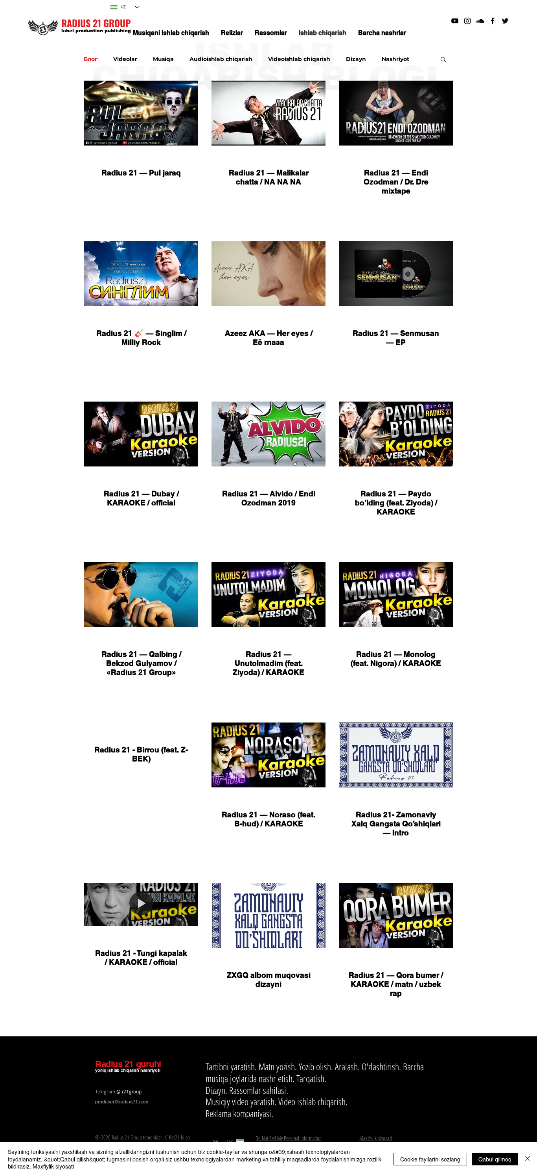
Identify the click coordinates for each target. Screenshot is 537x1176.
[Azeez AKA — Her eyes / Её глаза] (268, 273)
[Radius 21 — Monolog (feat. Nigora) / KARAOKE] (396, 594)
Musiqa (163, 59)
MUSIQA (141, 320)
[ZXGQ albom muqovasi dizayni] (268, 915)
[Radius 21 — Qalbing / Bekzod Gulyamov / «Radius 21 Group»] (141, 594)
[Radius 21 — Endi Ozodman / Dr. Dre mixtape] (396, 113)
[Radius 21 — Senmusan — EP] (396, 273)
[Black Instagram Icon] (467, 21)
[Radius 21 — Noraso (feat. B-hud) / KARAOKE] (268, 755)
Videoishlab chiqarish (299, 59)
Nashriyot (395, 59)
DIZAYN (268, 962)
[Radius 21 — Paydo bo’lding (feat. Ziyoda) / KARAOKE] (396, 434)
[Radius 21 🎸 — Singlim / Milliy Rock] (141, 273)
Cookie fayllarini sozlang (430, 1159)
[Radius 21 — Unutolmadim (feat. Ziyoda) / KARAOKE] (268, 594)
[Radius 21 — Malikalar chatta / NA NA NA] (268, 113)
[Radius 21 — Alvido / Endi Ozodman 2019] (268, 434)
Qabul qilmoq (494, 1159)
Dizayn (356, 59)
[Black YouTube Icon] (455, 21)
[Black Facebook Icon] (492, 21)
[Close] (527, 1159)
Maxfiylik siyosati (53, 1166)
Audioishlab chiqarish (220, 59)
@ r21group (129, 1091)
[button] (443, 60)
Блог (90, 59)
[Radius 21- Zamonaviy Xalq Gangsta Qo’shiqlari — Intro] (396, 755)
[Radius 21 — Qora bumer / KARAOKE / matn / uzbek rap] (396, 915)
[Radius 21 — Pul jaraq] (141, 113)
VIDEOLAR (141, 160)
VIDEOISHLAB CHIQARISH (141, 480)
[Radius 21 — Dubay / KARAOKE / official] (141, 434)
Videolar (125, 59)
